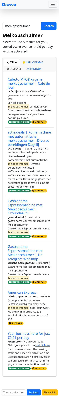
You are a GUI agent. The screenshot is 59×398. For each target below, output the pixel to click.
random (35, 69)
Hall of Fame (42, 345)
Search (49, 26)
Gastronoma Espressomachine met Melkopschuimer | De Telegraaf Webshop (25, 252)
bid (12, 62)
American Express (22, 292)
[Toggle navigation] (52, 4)
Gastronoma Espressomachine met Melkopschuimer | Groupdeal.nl (25, 207)
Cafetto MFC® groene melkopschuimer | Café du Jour (29, 83)
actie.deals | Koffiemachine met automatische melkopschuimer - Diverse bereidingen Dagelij (29, 138)
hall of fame (34, 62)
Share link (50, 392)
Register (34, 392)
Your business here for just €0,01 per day (29, 335)
